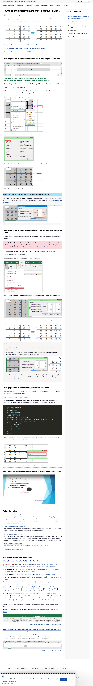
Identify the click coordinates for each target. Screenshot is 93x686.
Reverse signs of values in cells (13, 515)
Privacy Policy (50, 668)
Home (9, 668)
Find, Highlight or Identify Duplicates (25, 569)
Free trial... (47, 247)
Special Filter (29, 591)
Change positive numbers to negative (14, 526)
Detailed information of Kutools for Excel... (29, 247)
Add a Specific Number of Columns (25, 582)
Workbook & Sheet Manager (50, 587)
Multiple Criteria (18, 574)
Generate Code (53, 564)
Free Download (56, 624)
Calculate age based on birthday (34, 595)
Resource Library (9, 589)
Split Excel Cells (46, 600)
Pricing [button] (36, 5)
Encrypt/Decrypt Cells (50, 589)
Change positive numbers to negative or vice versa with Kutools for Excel (24, 48)
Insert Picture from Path (16, 598)
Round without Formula (28, 571)
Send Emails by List (10, 591)
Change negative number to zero (13, 543)
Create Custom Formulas (12, 566)
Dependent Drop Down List (38, 577)
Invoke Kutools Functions (49, 566)
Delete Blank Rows (42, 569)
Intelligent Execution (40, 564)
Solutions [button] (20, 5)
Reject (71, 679)
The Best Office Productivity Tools (77, 33)
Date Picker (26, 589)
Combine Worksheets (37, 589)
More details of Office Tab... (42, 651)
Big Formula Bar (36, 587)
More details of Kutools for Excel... (40, 624)
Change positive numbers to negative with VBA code (19, 52)
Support (57, 5)
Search (66, 5)
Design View (27, 587)
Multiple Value (29, 574)
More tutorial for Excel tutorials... (13, 549)
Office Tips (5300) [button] (47, 5)
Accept (63, 679)
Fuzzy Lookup (51, 574)
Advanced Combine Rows (34, 600)
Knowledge (22, 668)
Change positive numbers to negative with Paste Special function (22, 45)
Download (29, 5)
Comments (71, 36)
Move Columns (41, 582)
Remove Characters (34, 593)
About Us (65, 668)
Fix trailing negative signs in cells (13, 534)
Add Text (25, 593)
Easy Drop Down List (23, 577)
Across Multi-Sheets (39, 574)
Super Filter (21, 591)
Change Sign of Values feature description (21, 379)
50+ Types (47, 593)
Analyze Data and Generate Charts (30, 566)
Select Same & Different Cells (37, 584)
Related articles (72, 30)
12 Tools (18, 593)
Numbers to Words (44, 598)
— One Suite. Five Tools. (19, 1)
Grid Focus (19, 587)
